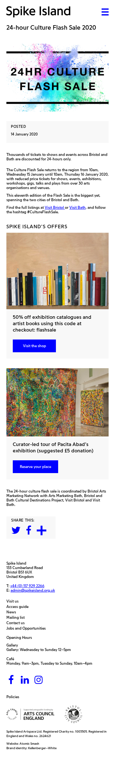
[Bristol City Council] (73, 714)
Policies (14, 697)
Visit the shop (34, 345)
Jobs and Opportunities (28, 628)
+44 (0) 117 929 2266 (27, 586)
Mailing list (17, 617)
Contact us (17, 623)
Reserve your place (35, 466)
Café (10, 658)
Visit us (14, 601)
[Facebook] (11, 680)
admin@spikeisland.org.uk (33, 590)
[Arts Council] (30, 714)
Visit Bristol (55, 207)
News (13, 612)
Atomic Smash (29, 744)
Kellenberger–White (42, 748)
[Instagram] (38, 680)
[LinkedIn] (25, 680)
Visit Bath (77, 207)
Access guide (19, 606)
